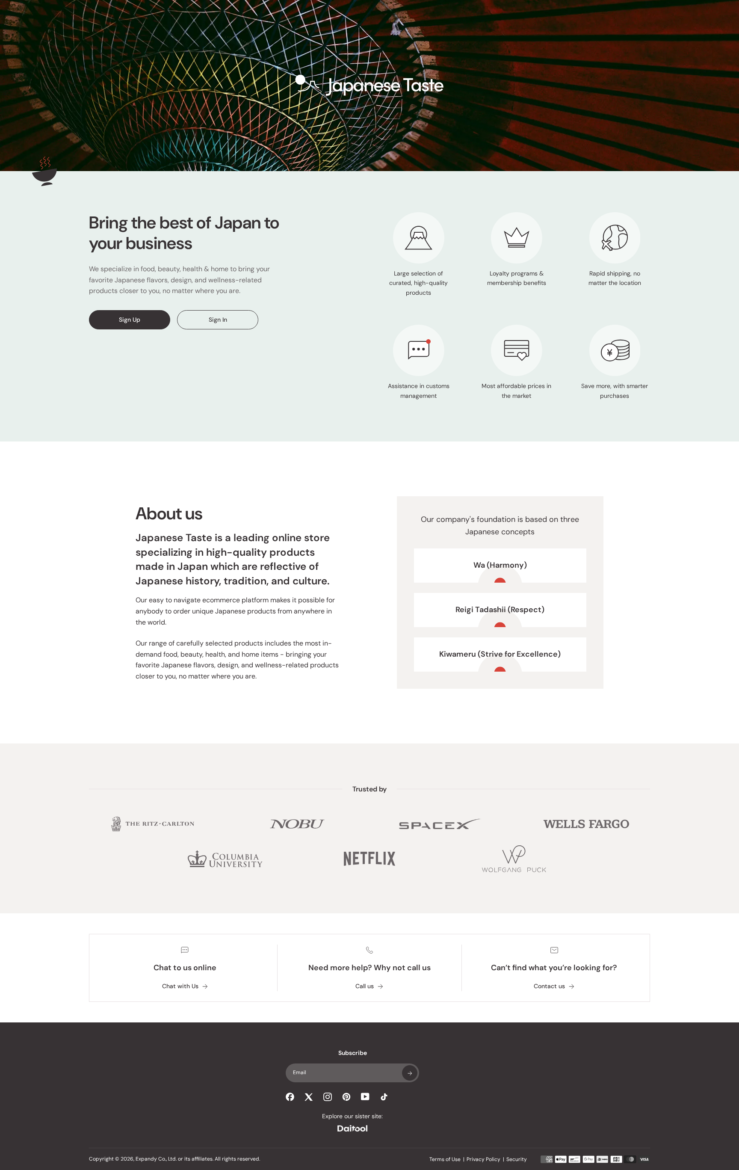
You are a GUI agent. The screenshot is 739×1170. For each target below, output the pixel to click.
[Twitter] (308, 1097)
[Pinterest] (346, 1097)
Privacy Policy (483, 1159)
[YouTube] (365, 1097)
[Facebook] (290, 1097)
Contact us (549, 986)
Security (516, 1159)
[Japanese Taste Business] (369, 86)
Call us (364, 986)
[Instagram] (327, 1097)
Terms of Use (445, 1159)
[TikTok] (384, 1097)
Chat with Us (180, 986)
